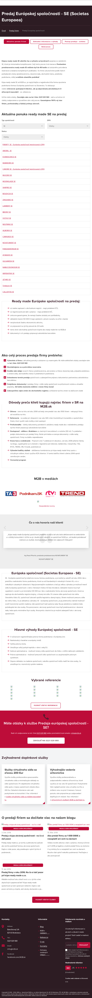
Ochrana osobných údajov (44, 952)
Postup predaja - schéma (75, 42)
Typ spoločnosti (8, 120)
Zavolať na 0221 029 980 (46, 740)
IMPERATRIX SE (8, 273)
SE (4, 126)
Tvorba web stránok (72, 978)
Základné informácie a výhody (45, 42)
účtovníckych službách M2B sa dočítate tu (67, 800)
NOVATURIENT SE (9, 243)
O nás (42, 942)
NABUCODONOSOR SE (11, 267)
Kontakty (43, 946)
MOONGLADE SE (9, 181)
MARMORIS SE (8, 163)
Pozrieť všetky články (46, 900)
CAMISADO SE (8, 237)
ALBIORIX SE (7, 230)
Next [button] (87, 527)
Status (4, 131)
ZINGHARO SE (8, 200)
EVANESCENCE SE (9, 157)
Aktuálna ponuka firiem (16, 42)
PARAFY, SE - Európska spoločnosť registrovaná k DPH (23, 145)
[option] (46, 546)
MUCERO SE (7, 175)
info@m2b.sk (76, 733)
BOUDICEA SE (8, 194)
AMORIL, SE (7, 151)
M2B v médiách (43, 932)
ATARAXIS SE (8, 255)
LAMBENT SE (7, 206)
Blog (42, 927)
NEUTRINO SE (8, 224)
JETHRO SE (7, 280)
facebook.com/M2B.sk (16, 957)
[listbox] (23, 126)
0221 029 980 (42, 733)
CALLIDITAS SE (8, 292)
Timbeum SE (7, 286)
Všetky (51, 126)
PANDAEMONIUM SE (11, 249)
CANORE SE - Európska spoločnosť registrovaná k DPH (23, 169)
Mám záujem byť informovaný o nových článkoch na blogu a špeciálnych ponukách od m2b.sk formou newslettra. (77, 954)
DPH (49, 120)
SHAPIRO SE (7, 187)
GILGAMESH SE (8, 261)
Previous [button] (5, 527)
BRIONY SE (7, 212)
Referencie (46, 47)
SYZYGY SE (7, 218)
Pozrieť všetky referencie (46, 705)
